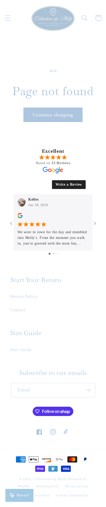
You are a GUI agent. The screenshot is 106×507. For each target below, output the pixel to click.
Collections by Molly (50, 479)
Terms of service (37, 495)
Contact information (72, 495)
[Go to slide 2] (53, 253)
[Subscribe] (88, 390)
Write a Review (69, 184)
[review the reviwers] (20, 217)
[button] (8, 18)
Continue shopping (53, 114)
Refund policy (47, 486)
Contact (18, 309)
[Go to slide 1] (49, 254)
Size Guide (21, 349)
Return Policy (24, 296)
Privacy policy (77, 486)
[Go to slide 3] (57, 253)
